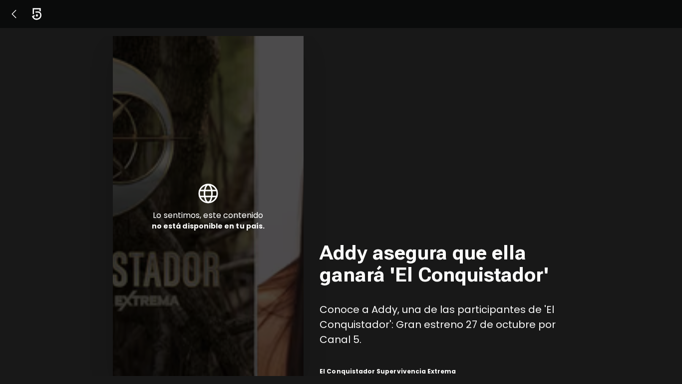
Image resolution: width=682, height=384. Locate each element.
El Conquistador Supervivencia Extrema (388, 371)
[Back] (14, 14)
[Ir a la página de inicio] (36, 14)
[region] (444, 206)
